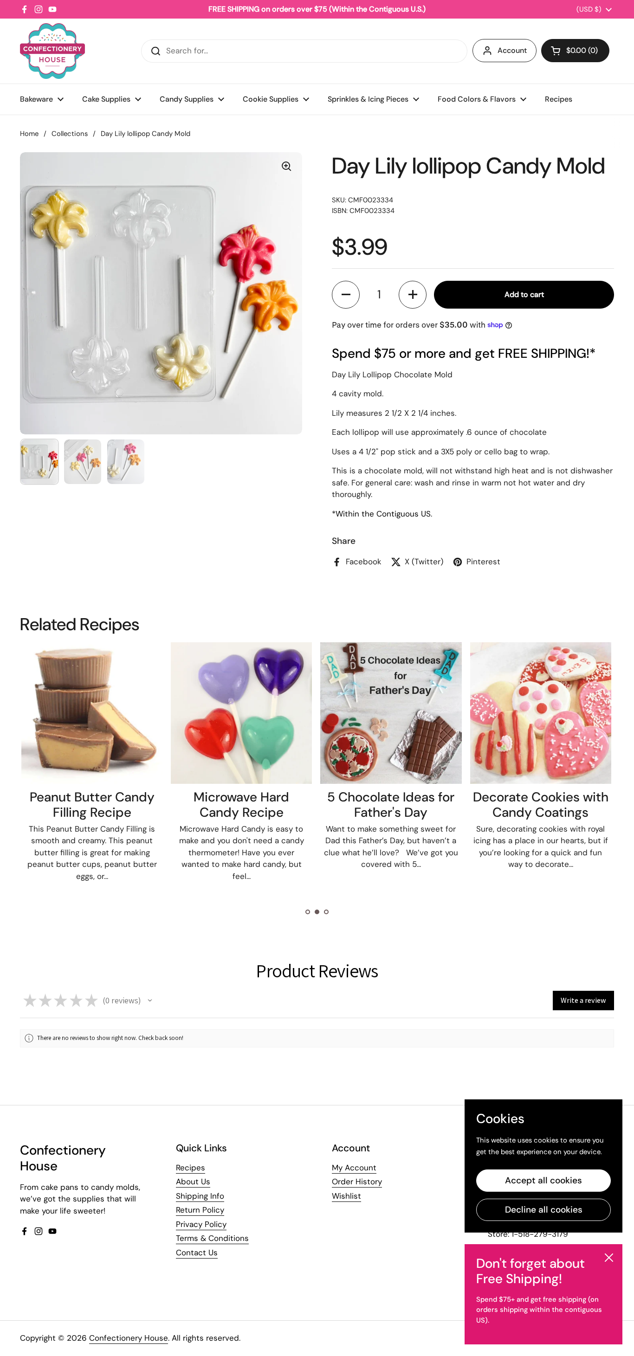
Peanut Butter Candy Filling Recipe (92, 804)
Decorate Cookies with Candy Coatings (540, 804)
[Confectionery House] (52, 51)
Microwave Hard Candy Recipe (241, 804)
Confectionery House (128, 1338)
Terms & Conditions (212, 1238)
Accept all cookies (543, 1180)
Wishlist (346, 1196)
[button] (575, 50)
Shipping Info (200, 1196)
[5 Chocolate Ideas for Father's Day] (390, 712)
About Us (193, 1181)
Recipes (190, 1167)
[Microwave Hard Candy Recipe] (241, 712)
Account (512, 50)
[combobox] (304, 51)
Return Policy (200, 1210)
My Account (354, 1167)
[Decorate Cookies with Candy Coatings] (540, 712)
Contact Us (197, 1252)
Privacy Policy (201, 1224)
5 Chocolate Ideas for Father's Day (390, 804)
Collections (70, 133)
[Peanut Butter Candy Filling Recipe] (91, 712)
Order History (357, 1181)
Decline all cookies (543, 1209)
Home (29, 133)
